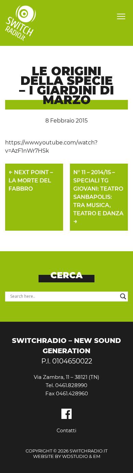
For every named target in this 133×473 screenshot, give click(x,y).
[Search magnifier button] (123, 296)
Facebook (66, 414)
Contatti (66, 430)
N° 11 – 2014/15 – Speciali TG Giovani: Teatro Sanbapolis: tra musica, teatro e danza (98, 197)
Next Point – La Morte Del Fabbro (31, 180)
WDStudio (75, 456)
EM (96, 456)
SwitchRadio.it (20, 23)
